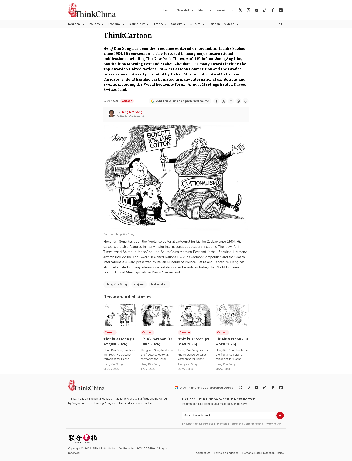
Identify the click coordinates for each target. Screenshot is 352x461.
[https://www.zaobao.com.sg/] (82, 438)
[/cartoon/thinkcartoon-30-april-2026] (232, 315)
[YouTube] (257, 10)
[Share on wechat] (231, 101)
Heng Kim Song (116, 284)
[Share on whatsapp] (238, 101)
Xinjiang (139, 284)
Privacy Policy (272, 423)
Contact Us (203, 453)
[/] (92, 10)
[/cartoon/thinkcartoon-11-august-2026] (119, 315)
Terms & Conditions (226, 453)
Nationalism (159, 284)
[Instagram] (249, 10)
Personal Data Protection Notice (263, 453)
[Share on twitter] (224, 101)
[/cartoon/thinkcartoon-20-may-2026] (194, 315)
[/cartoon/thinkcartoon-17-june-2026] (157, 315)
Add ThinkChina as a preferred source (182, 101)
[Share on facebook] (216, 101)
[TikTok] (265, 10)
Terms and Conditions (244, 423)
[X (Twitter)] (240, 10)
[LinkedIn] (281, 10)
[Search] (281, 24)
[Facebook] (273, 10)
